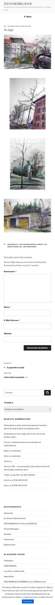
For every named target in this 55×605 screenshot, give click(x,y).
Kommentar (10, 271)
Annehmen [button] (27, 601)
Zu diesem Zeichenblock (15, 518)
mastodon (16, 451)
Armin (6, 461)
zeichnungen (30, 247)
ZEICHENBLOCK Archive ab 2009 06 (20, 523)
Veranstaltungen (11, 529)
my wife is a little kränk (14, 571)
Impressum (9, 539)
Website (8, 333)
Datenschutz (9, 545)
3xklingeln (8, 561)
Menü (28, 17)
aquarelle (13, 244)
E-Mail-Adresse (12, 320)
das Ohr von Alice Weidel (24, 475)
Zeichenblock (18, 4)
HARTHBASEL (10, 566)
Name (7, 307)
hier (51, 597)
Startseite (8, 513)
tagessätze (9, 576)
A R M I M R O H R (20, 480)
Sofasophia (9, 425)
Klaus (28, 26)
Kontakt (7, 534)
